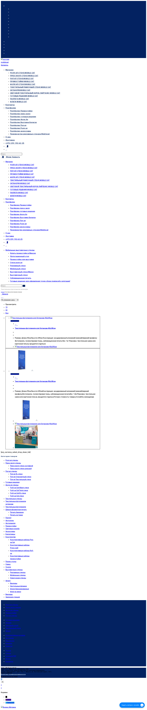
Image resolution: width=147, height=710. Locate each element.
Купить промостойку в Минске (23, 9)
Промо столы (11, 561)
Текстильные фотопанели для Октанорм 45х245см (35, 328)
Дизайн (8, 623)
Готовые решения (13, 482)
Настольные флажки (18, 586)
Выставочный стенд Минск (22, 27)
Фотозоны (10, 520)
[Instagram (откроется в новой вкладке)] (6, 47)
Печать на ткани (16, 515)
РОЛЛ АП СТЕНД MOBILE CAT (22, 165)
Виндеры (13, 583)
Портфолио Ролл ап (18, 224)
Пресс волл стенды (13, 463)
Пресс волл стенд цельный (21, 469)
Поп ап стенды (11, 471)
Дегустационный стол (20, 12)
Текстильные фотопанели (16, 507)
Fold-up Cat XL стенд (18, 493)
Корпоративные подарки (15, 635)
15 (6, 307)
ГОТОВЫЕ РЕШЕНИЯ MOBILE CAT (23, 190)
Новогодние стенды (18, 578)
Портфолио (10, 202)
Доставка (10, 236)
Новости (9, 646)
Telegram (10, 703)
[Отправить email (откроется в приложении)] (6, 53)
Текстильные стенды (14, 499)
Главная (2, 292)
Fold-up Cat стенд (17, 496)
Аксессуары (10, 531)
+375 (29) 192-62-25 (14, 239)
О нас (8, 233)
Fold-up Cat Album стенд (19, 488)
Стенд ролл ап (16, 18)
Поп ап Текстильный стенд (20, 479)
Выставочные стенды (14, 570)
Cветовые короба (12, 529)
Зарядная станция (13, 597)
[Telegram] (6, 703)
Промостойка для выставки (22, 15)
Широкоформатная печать (16, 510)
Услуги (8, 567)
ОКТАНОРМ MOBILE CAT (20, 183)
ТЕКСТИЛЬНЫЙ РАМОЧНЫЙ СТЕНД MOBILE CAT (29, 180)
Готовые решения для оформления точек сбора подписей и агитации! (40, 37)
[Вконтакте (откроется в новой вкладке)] (6, 44)
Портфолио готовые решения (22, 211)
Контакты (10, 199)
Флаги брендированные (19, 589)
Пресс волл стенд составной (21, 466)
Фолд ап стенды (12, 485)
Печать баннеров (17, 512)
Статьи (8, 653)
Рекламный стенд (18, 21)
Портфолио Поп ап (18, 221)
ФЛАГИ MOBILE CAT (18, 196)
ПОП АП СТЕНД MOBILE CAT (21, 171)
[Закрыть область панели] (2, 682)
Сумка (8, 564)
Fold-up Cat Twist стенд (19, 490)
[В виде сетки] (1, 297)
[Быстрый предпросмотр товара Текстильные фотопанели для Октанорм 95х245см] (15, 377)
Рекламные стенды (17, 572)
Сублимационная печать (20, 34)
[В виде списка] (2, 297)
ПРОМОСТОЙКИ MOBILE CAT (22, 174)
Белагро (9, 643)
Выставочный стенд (19, 31)
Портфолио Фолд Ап (18, 214)
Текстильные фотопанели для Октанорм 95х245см (35, 381)
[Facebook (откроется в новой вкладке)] (6, 42)
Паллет (8, 518)
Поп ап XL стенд (16, 474)
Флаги (8, 581)
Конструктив (11, 537)
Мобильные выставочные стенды (20, 6)
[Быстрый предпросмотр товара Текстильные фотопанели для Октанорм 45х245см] (15, 324)
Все (7, 313)
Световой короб (12, 625)
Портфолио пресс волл (20, 208)
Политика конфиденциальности (13, 674)
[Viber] (6, 700)
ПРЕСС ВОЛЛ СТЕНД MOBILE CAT (23, 168)
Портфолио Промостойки (20, 205)
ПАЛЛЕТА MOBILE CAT (19, 193)
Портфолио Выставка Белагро (23, 217)
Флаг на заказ (15, 592)
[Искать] (24, 286)
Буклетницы (10, 534)
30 (6, 310)
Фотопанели (10, 523)
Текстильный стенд (13, 628)
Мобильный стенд (18, 24)
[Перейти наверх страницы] (1, 679)
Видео (8, 659)
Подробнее (15, 321)
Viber (9, 700)
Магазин (9, 162)
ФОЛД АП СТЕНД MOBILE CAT (22, 177)
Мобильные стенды (18, 575)
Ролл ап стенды (12, 460)
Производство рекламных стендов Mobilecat (29, 230)
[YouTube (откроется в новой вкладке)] (6, 50)
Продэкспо (10, 641)
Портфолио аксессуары (20, 227)
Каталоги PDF (11, 656)
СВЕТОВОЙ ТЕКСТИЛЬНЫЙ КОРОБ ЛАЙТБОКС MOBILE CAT (34, 186)
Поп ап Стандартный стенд (20, 477)
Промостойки (11, 526)
